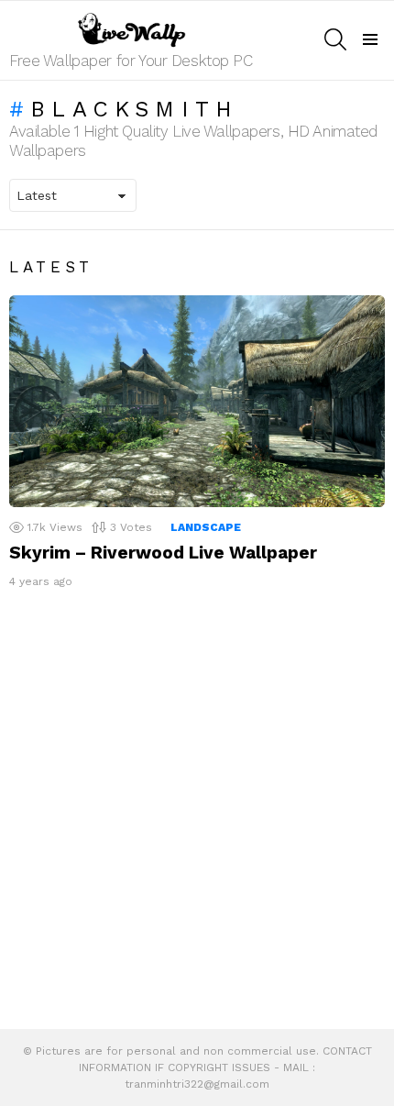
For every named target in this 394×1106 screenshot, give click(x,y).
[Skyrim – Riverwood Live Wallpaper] (197, 401)
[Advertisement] (197, 813)
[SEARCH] (335, 39)
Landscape (205, 527)
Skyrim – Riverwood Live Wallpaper (163, 552)
